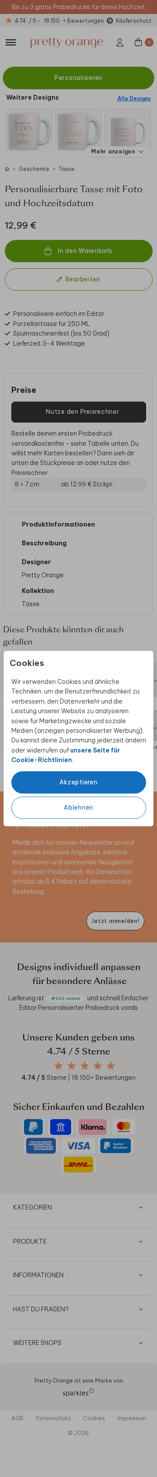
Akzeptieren (78, 782)
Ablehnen (78, 807)
